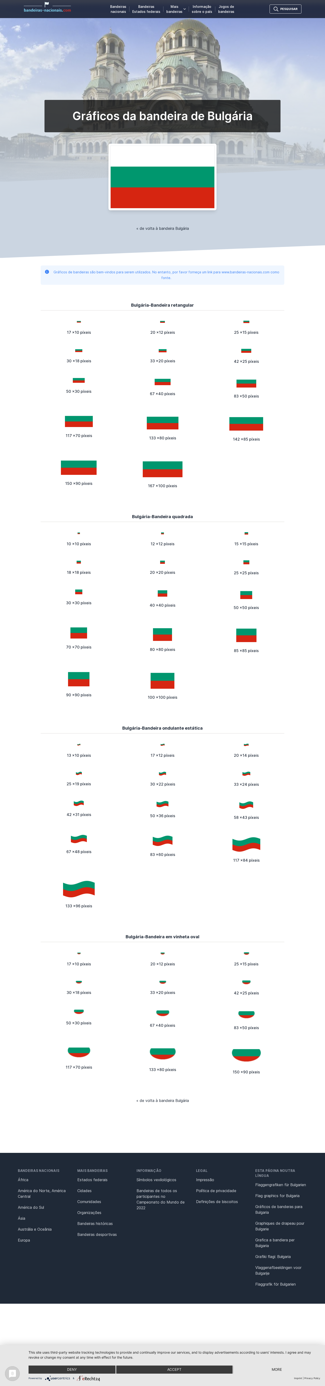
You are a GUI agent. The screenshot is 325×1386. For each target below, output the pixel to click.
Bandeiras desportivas (97, 1234)
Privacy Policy (312, 1378)
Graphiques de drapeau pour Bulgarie (279, 1226)
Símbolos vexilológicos (156, 1179)
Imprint (298, 1378)
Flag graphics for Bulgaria (277, 1195)
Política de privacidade (216, 1190)
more (277, 1369)
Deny (72, 1369)
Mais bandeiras (174, 9)
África (23, 1179)
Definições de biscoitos (217, 1201)
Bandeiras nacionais (118, 9)
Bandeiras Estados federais (146, 9)
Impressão (205, 1179)
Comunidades (89, 1201)
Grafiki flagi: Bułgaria (273, 1256)
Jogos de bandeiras (226, 9)
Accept (174, 1369)
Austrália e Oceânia (35, 1229)
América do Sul (31, 1207)
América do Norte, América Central (42, 1193)
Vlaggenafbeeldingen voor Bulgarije (278, 1270)
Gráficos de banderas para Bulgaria (278, 1209)
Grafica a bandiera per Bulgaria (275, 1243)
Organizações (89, 1212)
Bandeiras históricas (95, 1223)
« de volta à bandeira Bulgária (162, 228)
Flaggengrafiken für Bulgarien (280, 1184)
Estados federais (92, 1179)
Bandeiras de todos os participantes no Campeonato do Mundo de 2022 (161, 1199)
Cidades (84, 1190)
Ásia (21, 1218)
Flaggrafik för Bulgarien (275, 1284)
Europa (24, 1240)
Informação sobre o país (202, 9)
